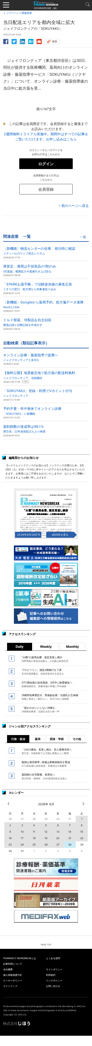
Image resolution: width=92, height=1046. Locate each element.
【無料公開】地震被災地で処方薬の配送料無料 (39, 375)
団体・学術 (57, 739)
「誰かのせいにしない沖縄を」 (40, 709)
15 (81, 831)
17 (22, 838)
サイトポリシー (54, 969)
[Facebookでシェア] (5, 41)
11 (34, 831)
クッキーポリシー (12, 980)
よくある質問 (53, 958)
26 (46, 844)
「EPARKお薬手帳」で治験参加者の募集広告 (37, 286)
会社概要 (8, 969)
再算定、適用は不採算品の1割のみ (29, 268)
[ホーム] (46, 3)
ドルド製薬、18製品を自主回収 (27, 322)
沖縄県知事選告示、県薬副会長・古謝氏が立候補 (50, 697)
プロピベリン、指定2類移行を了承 (43, 671)
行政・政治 (18, 739)
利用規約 (50, 974)
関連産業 (27, 13)
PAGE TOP (46, 944)
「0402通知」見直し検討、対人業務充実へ (47, 751)
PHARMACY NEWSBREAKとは (19, 958)
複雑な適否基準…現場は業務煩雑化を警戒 (46, 764)
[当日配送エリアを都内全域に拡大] (30, 41)
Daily (20, 647)
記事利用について (12, 963)
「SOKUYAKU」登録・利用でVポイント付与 (37, 393)
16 (10, 838)
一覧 (83, 237)
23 (10, 844)
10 (22, 831)
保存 (54, 41)
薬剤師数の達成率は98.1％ (24, 428)
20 (57, 838)
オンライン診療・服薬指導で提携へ (30, 357)
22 (81, 838)
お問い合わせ (53, 986)
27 (57, 844)
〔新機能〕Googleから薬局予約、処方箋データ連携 (43, 304)
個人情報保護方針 (12, 974)
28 (69, 844)
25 (34, 844)
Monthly (72, 647)
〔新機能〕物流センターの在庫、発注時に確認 (39, 250)
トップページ (11, 13)
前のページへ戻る (75, 206)
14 (69, 831)
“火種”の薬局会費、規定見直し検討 (45, 659)
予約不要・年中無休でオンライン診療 (32, 410)
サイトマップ (10, 986)
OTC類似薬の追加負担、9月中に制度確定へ (47, 684)
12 (46, 831)
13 (57, 831)
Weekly (46, 647)
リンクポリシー (54, 980)
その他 (77, 739)
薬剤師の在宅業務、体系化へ (44, 776)
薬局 (37, 739)
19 (46, 838)
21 (69, 838)
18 (34, 838)
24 (22, 844)
